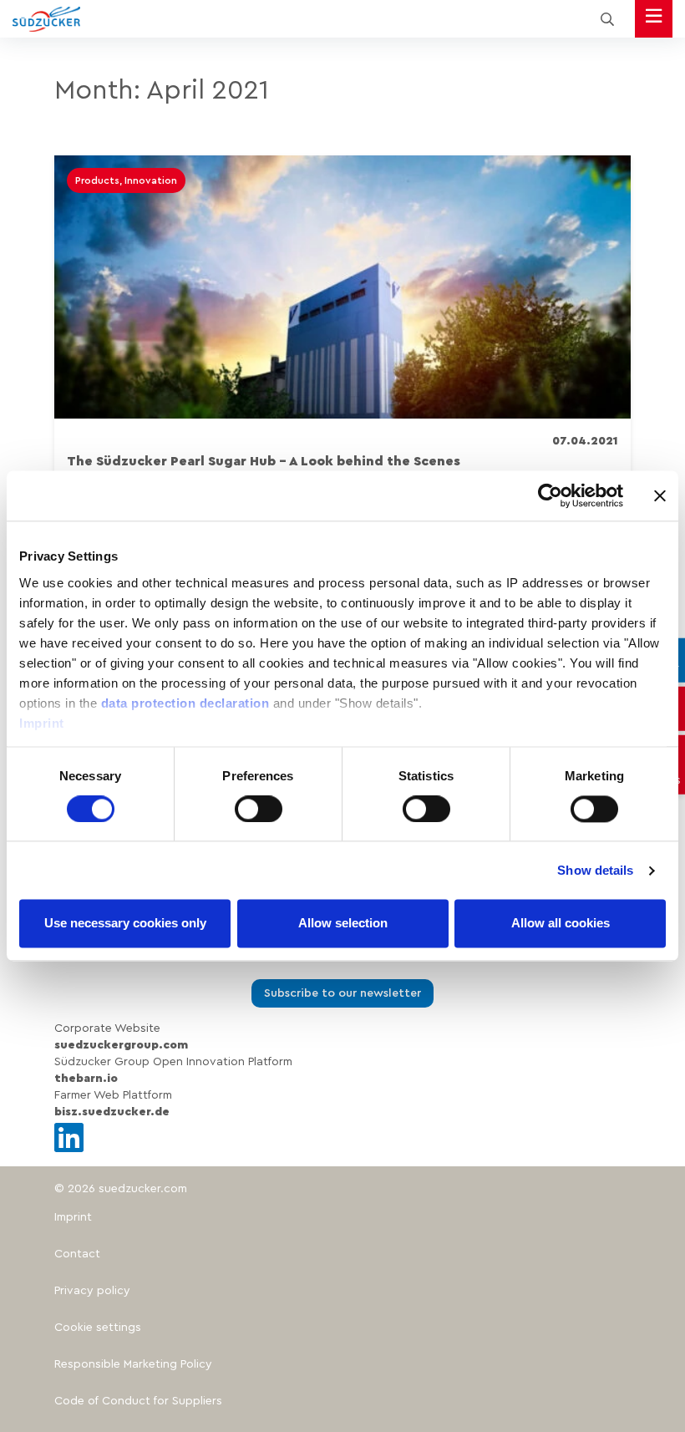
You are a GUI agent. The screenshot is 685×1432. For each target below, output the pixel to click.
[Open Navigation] (653, 19)
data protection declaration (185, 703)
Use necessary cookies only (125, 924)
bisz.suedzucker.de (112, 1112)
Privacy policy (92, 1291)
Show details (595, 870)
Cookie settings (97, 1327)
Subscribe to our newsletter (342, 993)
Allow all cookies (560, 924)
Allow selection (343, 924)
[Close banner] (660, 495)
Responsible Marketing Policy (133, 1364)
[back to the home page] (46, 19)
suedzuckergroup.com (121, 1045)
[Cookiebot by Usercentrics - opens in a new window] (550, 495)
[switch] (258, 808)
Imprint (41, 723)
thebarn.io (86, 1078)
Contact (77, 1254)
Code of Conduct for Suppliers (138, 1401)
